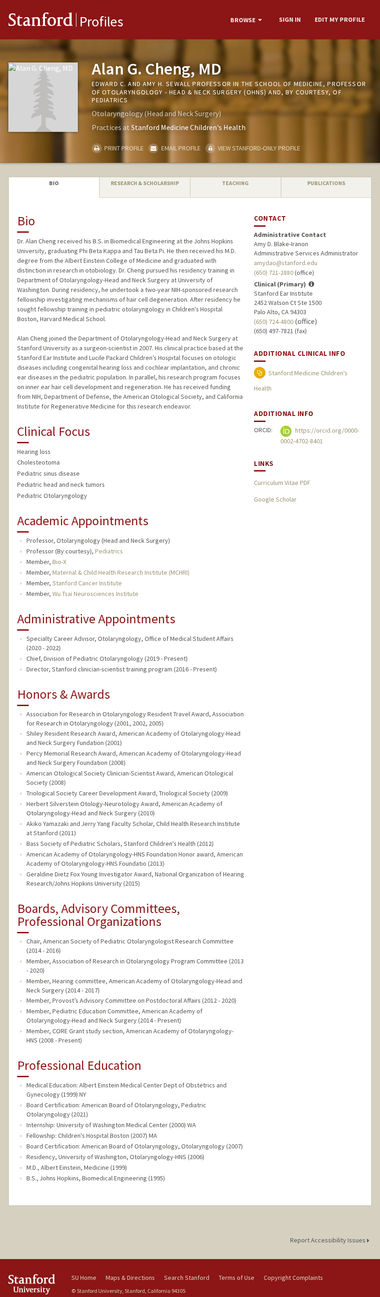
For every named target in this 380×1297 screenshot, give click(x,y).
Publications (326, 183)
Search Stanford (186, 1277)
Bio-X (59, 562)
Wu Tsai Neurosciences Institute (95, 594)
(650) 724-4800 (273, 321)
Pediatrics (109, 551)
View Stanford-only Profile (258, 148)
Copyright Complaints (293, 1277)
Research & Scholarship (145, 183)
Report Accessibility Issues (328, 1240)
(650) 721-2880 (273, 272)
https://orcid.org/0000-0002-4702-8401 (319, 435)
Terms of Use (236, 1277)
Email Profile (180, 148)
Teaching (235, 183)
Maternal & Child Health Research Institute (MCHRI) (121, 572)
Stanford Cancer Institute (87, 583)
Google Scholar (275, 499)
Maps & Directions (130, 1277)
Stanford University (34, 1284)
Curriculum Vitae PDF (282, 482)
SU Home (83, 1277)
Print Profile (123, 148)
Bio (54, 183)
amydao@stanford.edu (285, 263)
